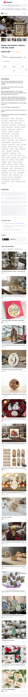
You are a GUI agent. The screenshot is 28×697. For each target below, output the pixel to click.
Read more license (20, 223)
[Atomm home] (8, 2)
